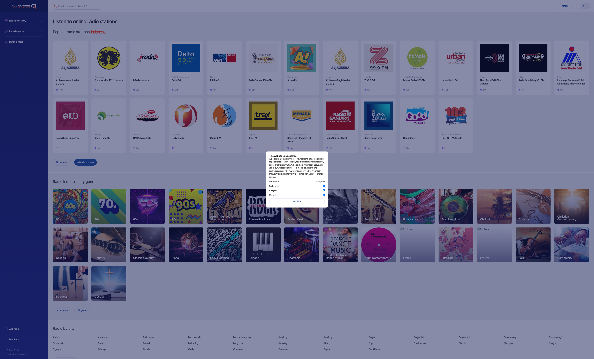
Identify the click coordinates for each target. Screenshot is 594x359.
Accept (297, 201)
